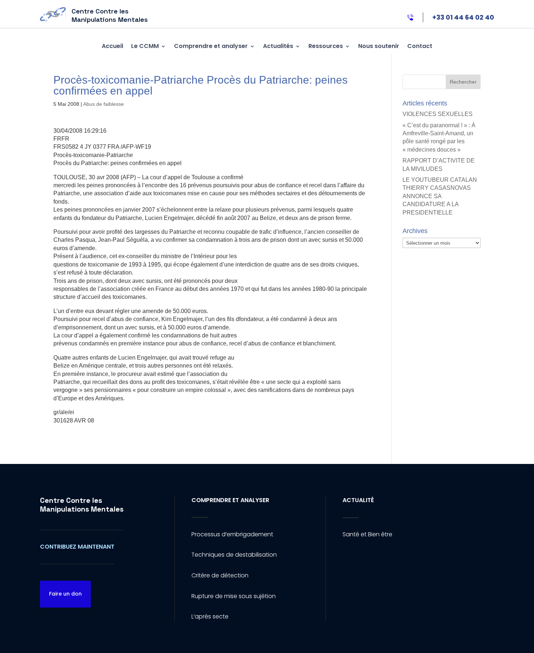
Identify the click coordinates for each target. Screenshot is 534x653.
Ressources (325, 46)
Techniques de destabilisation (234, 554)
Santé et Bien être (367, 534)
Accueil (112, 46)
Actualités (278, 46)
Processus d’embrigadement (232, 534)
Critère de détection (219, 575)
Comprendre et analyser (211, 46)
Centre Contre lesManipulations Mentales (82, 505)
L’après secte (209, 616)
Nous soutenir (378, 46)
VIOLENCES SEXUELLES (437, 114)
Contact (419, 46)
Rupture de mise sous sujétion (233, 596)
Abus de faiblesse (103, 104)
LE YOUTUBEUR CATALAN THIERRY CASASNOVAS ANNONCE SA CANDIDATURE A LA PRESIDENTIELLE (439, 196)
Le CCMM (145, 46)
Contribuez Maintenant (77, 546)
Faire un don (65, 593)
